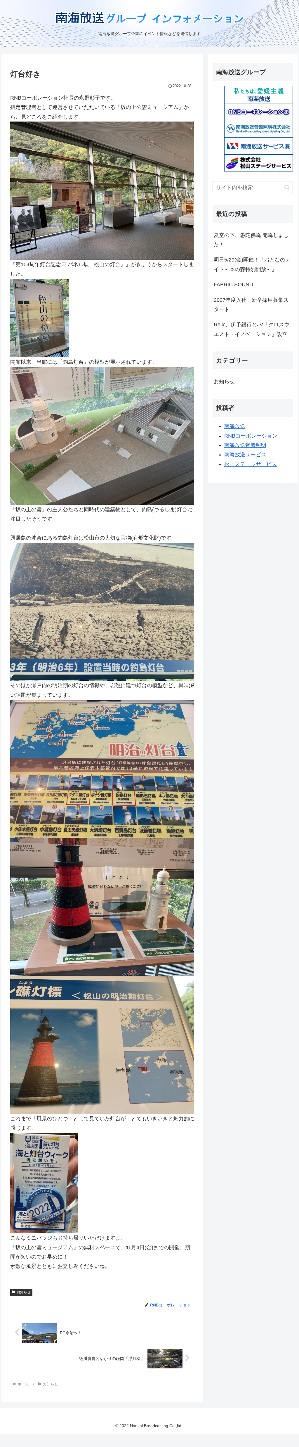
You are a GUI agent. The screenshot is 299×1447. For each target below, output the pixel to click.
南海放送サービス (245, 455)
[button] (287, 187)
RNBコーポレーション (250, 436)
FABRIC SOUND (233, 284)
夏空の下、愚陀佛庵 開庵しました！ (251, 239)
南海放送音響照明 (245, 445)
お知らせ (24, 1292)
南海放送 (234, 426)
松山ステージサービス (250, 464)
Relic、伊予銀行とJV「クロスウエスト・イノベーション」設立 (251, 329)
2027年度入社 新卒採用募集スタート (251, 304)
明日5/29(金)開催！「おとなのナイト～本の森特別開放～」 (252, 264)
